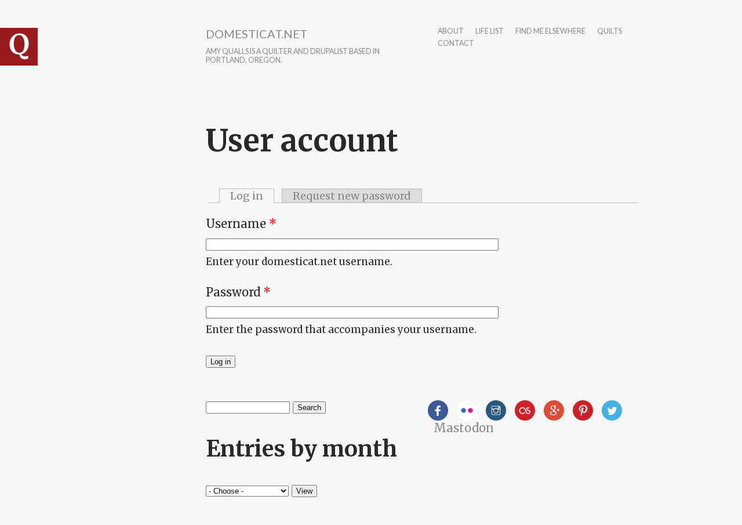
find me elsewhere (550, 31)
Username (241, 223)
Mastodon (464, 428)
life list (489, 31)
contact (456, 44)
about (451, 31)
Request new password (352, 195)
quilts (609, 31)
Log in (252, 195)
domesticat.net (256, 34)
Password (238, 292)
